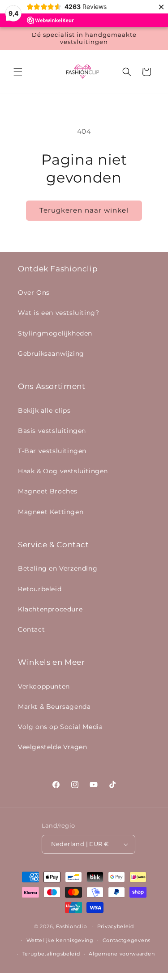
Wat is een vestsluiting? (58, 313)
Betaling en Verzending (57, 568)
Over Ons (34, 292)
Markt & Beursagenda (54, 706)
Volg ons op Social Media (60, 727)
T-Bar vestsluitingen (52, 451)
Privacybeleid (115, 926)
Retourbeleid (39, 589)
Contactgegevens (127, 940)
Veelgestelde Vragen (52, 747)
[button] (18, 72)
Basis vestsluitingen (52, 431)
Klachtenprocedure (50, 609)
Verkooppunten (44, 686)
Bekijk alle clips (44, 410)
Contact (31, 629)
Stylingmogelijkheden (55, 333)
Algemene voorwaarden (122, 954)
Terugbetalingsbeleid (51, 954)
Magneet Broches (48, 491)
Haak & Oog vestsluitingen (63, 471)
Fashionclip (71, 926)
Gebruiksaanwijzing (51, 353)
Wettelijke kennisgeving (60, 940)
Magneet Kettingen (50, 512)
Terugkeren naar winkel (84, 210)
